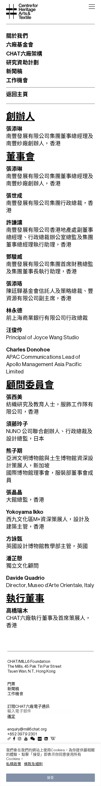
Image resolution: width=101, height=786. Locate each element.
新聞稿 (14, 71)
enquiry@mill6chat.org (27, 729)
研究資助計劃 (22, 62)
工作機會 (17, 80)
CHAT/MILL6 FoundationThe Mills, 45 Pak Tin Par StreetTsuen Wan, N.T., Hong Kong (34, 666)
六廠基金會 (19, 44)
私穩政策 (13, 764)
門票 (11, 684)
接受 (50, 777)
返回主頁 (17, 94)
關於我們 (17, 36)
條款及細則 (33, 764)
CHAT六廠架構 (24, 53)
